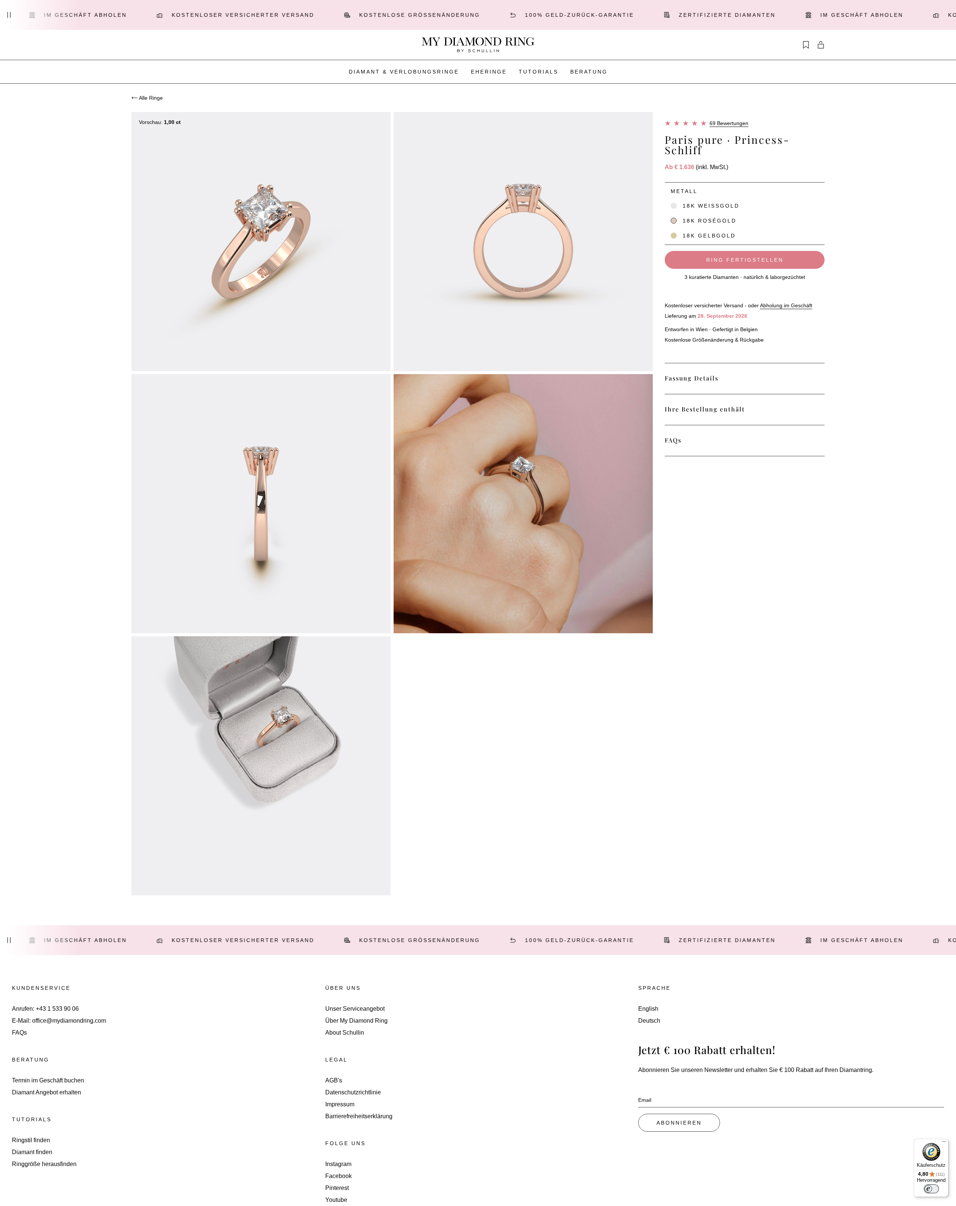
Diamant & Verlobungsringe (404, 72)
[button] (745, 196)
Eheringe (489, 72)
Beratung (589, 72)
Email (644, 1100)
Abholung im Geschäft (786, 305)
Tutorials (538, 72)
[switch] (931, 1188)
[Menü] (944, 1143)
